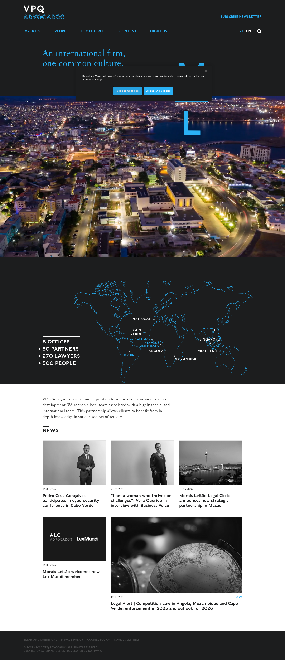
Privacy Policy (72, 639)
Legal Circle (94, 31)
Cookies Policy (98, 639)
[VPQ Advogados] (57, 12)
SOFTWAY (94, 650)
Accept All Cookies (158, 90)
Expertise (32, 31)
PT (241, 31)
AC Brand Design (53, 650)
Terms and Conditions (40, 639)
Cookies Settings (126, 639)
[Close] (206, 71)
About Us (158, 31)
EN (248, 31)
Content (128, 31)
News (50, 430)
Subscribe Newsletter (241, 16)
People (61, 31)
